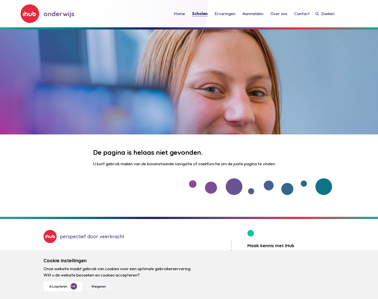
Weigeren (98, 286)
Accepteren (58, 286)
